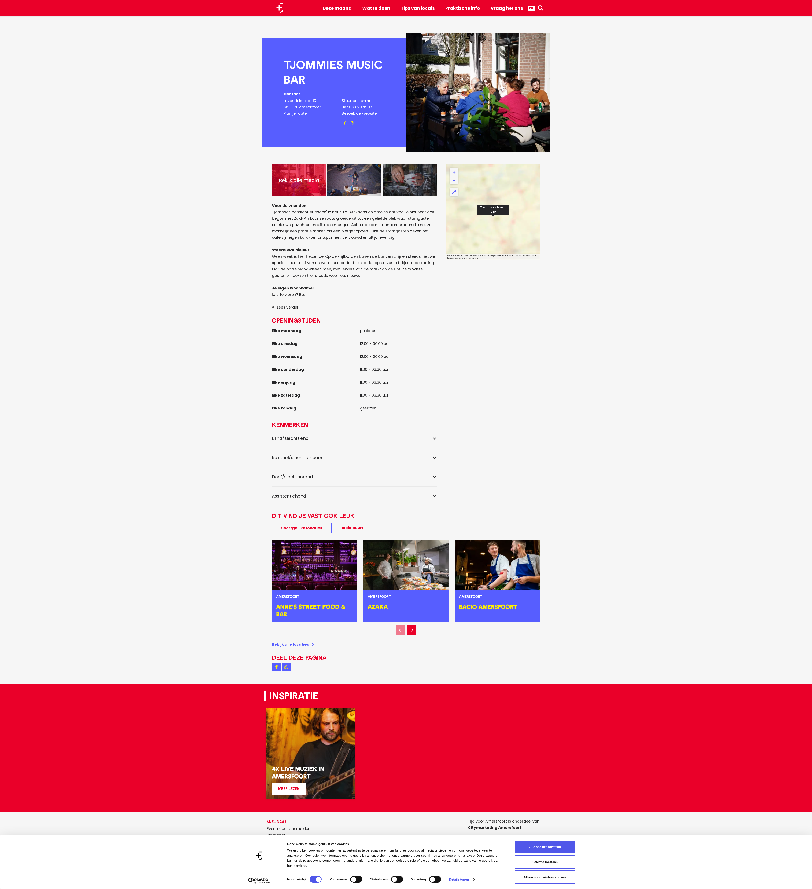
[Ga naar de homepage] (281, 8)
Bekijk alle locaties (290, 644)
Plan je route (295, 113)
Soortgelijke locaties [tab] (301, 528)
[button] (493, 212)
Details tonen (459, 879)
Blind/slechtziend (290, 438)
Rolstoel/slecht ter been (298, 457)
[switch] (356, 879)
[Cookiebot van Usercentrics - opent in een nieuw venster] (259, 881)
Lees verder (288, 307)
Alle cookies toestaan (545, 847)
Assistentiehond (289, 496)
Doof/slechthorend (292, 477)
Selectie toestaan (545, 862)
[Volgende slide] (411, 630)
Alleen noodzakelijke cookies (545, 877)
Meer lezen (289, 790)
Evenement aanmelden (288, 828)
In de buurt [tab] (352, 527)
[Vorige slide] (400, 630)
